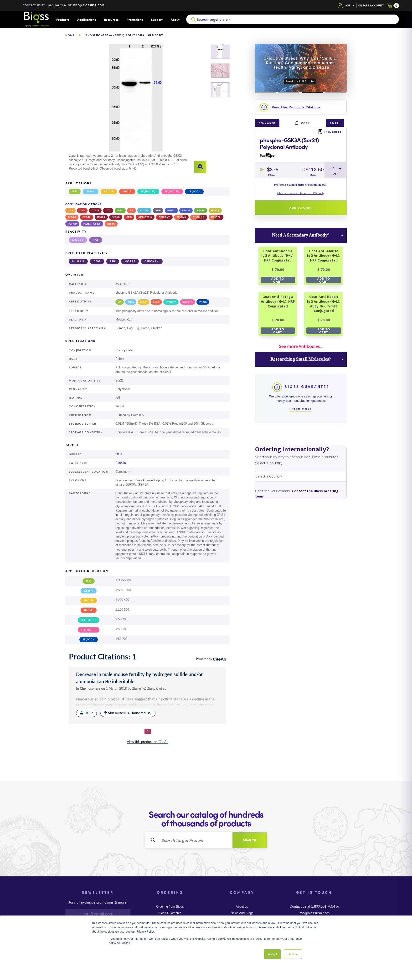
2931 (118, 454)
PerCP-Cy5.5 (92, 223)
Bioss (36, 19)
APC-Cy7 (164, 217)
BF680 (101, 217)
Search (250, 840)
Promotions (135, 19)
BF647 (86, 217)
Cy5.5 (95, 210)
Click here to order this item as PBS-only (300, 193)
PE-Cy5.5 (199, 217)
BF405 (186, 210)
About (175, 19)
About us (242, 906)
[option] (135, 108)
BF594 (72, 217)
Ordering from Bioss (170, 906)
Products (62, 19)
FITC (120, 210)
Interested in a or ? (300, 184)
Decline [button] (293, 954)
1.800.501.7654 (56, 5)
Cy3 (70, 210)
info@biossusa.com (88, 5)
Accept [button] (272, 954)
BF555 (215, 210)
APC (129, 217)
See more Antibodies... (301, 346)
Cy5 (82, 210)
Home (70, 35)
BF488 (201, 210)
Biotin (144, 210)
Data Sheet (333, 132)
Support (157, 19)
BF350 (171, 210)
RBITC (111, 223)
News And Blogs (242, 913)
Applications (86, 19)
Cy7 (108, 210)
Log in (350, 5)
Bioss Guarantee (169, 913)
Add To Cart (277, 280)
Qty (335, 174)
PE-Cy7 (216, 217)
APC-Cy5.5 (145, 217)
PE (131, 210)
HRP (158, 210)
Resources (111, 19)
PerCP (72, 223)
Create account (371, 5)
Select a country (268, 463)
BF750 (116, 217)
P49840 (120, 463)
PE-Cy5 (181, 217)
